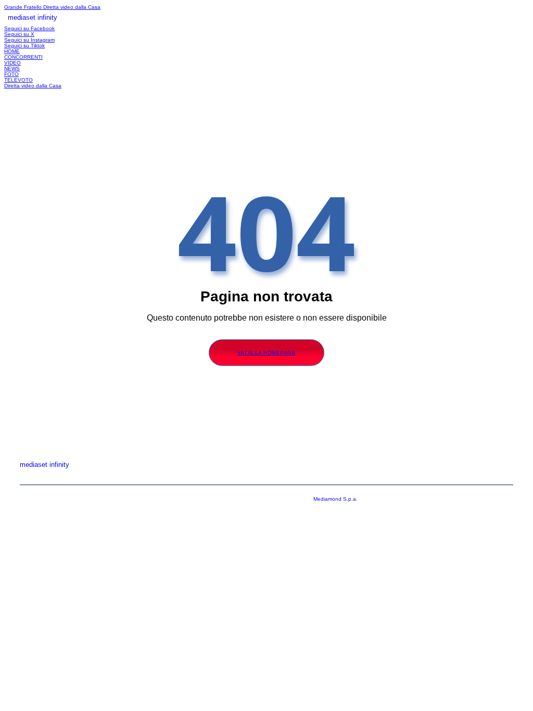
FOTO (11, 74)
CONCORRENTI (23, 57)
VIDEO (12, 63)
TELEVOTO (18, 80)
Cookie (501, 476)
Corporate (392, 476)
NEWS (12, 68)
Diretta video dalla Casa (71, 7)
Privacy (450, 476)
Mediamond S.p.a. (335, 499)
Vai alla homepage (266, 352)
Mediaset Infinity (318, 476)
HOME (12, 51)
